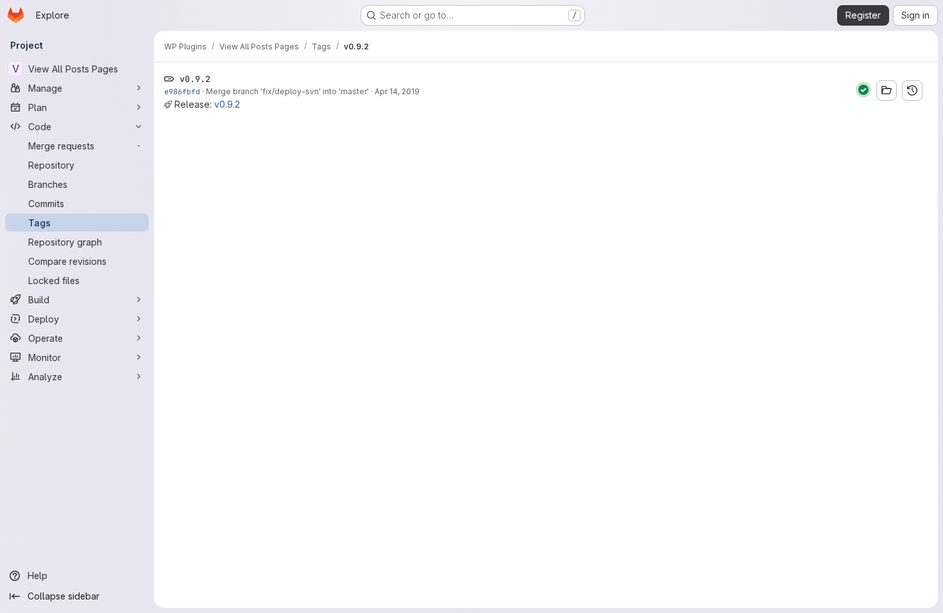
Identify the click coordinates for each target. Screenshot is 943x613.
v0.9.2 (227, 104)
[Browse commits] (912, 90)
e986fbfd (182, 91)
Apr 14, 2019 (397, 91)
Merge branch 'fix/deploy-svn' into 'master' (287, 91)
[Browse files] (886, 90)
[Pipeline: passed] (863, 89)
